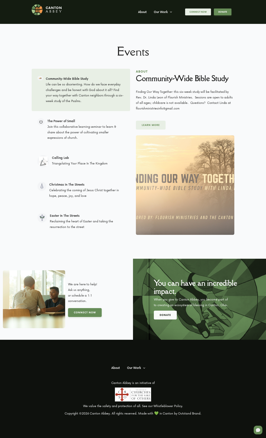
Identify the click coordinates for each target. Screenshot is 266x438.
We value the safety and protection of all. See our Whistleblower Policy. (133, 405)
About (142, 11)
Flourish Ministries (180, 97)
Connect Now (198, 12)
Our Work (161, 11)
